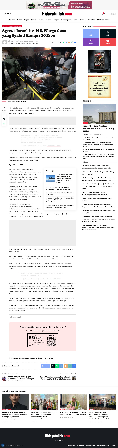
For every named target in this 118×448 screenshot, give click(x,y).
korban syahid (41, 358)
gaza (26, 358)
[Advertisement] (42, 121)
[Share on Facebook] (58, 42)
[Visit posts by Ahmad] (4, 42)
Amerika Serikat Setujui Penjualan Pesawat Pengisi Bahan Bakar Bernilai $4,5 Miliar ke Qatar (65, 179)
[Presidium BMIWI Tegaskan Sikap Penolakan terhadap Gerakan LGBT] (73, 402)
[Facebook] (3, 14)
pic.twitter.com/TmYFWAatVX (32, 142)
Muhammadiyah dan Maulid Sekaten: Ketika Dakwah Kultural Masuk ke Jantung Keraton (98, 145)
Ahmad (10, 41)
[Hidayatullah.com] (59, 14)
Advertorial (6, 409)
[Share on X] (60, 42)
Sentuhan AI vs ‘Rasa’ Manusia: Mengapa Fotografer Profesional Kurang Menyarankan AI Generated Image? (98, 219)
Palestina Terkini (15, 26)
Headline (31, 358)
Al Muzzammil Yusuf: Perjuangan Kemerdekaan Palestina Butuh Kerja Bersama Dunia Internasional (98, 227)
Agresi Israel (19, 358)
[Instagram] (10, 14)
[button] (105, 14)
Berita (5, 26)
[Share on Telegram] (66, 42)
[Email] (69, 42)
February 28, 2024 (54, 146)
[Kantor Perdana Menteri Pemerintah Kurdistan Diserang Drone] (99, 114)
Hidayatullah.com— (16, 108)
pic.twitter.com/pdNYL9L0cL (31, 275)
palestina (50, 358)
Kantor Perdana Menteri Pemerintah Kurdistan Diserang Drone (98, 128)
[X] (5, 14)
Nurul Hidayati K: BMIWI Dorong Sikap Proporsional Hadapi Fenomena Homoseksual (60, 200)
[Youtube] (108, 42)
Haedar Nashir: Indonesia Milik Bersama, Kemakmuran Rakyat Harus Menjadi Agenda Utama (98, 156)
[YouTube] (8, 14)
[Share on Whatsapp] (63, 42)
